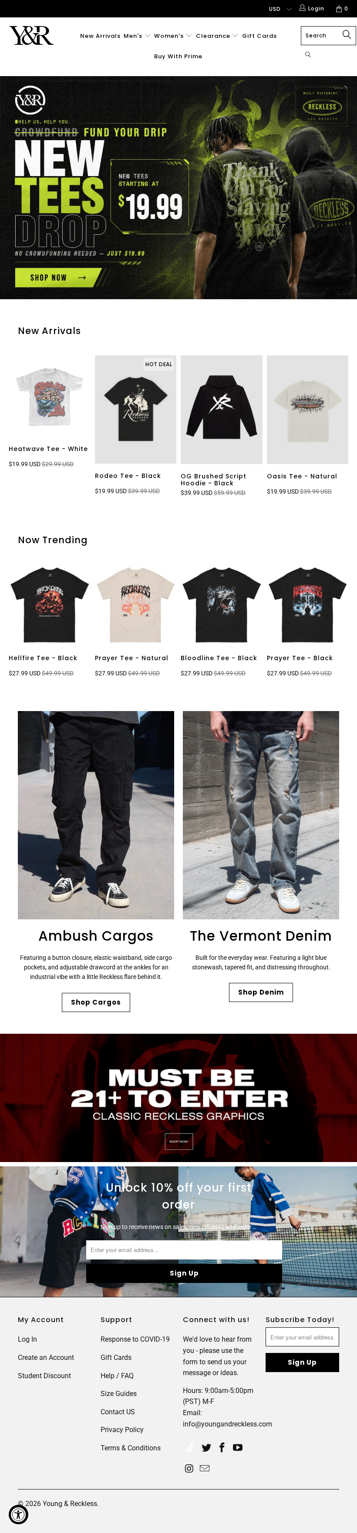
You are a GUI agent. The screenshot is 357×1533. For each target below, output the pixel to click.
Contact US (118, 1412)
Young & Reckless (70, 1504)
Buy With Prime (178, 56)
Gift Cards (259, 36)
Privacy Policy (122, 1430)
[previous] (17, 427)
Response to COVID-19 (135, 1339)
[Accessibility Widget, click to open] (18, 1514)
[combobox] (328, 35)
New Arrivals (100, 36)
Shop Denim (261, 992)
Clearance (214, 36)
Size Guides (119, 1393)
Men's (133, 36)
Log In (27, 1339)
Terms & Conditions (131, 1448)
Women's (169, 36)
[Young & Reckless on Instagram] (189, 1469)
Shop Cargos (96, 1002)
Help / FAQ (117, 1376)
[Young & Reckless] (33, 35)
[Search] (308, 55)
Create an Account (46, 1357)
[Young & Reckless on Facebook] (222, 1448)
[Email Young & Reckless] (205, 1469)
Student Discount (44, 1376)
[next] (344, 427)
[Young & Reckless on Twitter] (190, 1448)
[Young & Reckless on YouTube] (237, 1448)
